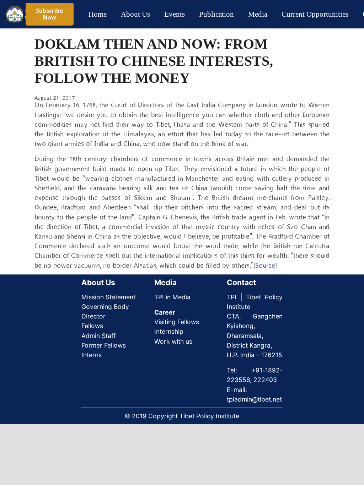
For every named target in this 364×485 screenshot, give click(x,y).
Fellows (92, 325)
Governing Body (105, 306)
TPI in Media (172, 297)
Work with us (173, 341)
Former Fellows (103, 345)
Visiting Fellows (176, 322)
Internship (168, 331)
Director (93, 316)
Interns (91, 355)
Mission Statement (108, 297)
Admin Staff (98, 335)
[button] (156, 14)
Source (265, 266)
